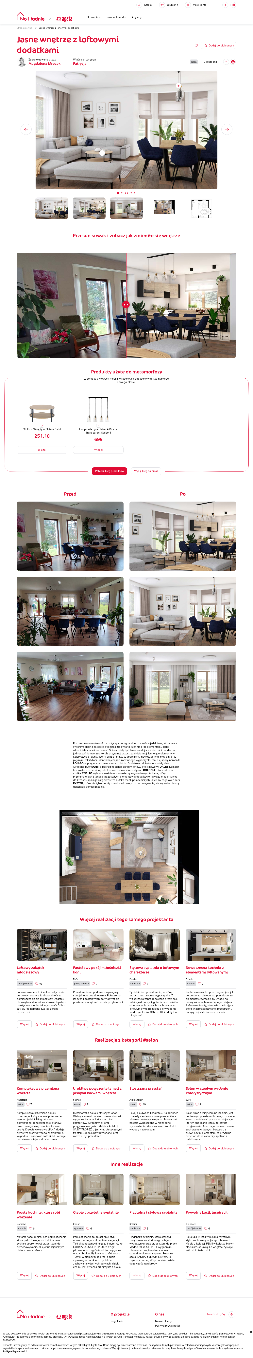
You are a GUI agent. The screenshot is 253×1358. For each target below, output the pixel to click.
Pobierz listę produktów (109, 471)
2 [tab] (122, 193)
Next (226, 129)
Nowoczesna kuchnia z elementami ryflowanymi (207, 969)
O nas (159, 1314)
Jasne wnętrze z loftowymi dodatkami (59, 27)
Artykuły (137, 17)
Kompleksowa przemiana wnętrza (38, 1090)
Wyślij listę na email (146, 471)
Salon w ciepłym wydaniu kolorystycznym (207, 1090)
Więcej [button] (42, 450)
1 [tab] (118, 193)
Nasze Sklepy (163, 1321)
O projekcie (94, 17)
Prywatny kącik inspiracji (207, 1212)
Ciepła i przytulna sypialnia (96, 1212)
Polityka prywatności (167, 1325)
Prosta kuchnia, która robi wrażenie (38, 1214)
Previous (26, 129)
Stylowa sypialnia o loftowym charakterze (154, 969)
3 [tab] (126, 193)
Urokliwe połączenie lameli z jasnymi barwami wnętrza (97, 1090)
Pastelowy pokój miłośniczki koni (97, 969)
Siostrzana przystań (145, 1088)
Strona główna (24, 27)
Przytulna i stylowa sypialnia (153, 1212)
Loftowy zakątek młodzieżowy (30, 969)
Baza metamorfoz (116, 17)
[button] (168, 5)
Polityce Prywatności (14, 1351)
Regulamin (117, 1321)
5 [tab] (135, 193)
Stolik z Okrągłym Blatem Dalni (42, 429)
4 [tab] (131, 193)
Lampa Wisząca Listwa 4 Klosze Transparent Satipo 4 (98, 431)
